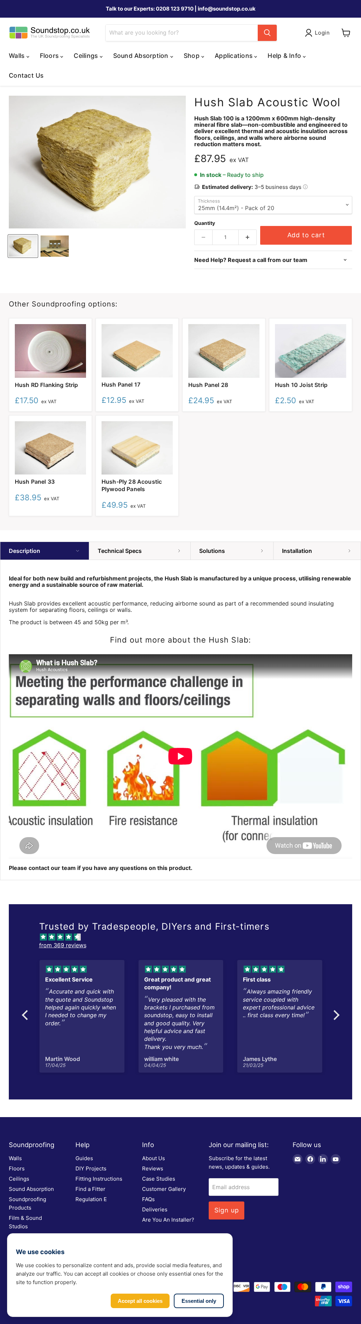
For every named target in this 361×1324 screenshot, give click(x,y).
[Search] (267, 33)
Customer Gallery (164, 1189)
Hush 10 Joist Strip (301, 384)
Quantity (204, 223)
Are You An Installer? (168, 1219)
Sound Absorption (31, 1189)
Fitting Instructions (98, 1178)
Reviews (152, 1168)
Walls (15, 1158)
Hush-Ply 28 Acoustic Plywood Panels (132, 485)
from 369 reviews (62, 945)
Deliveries (154, 1209)
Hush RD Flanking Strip (46, 384)
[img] (184, 936)
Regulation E (91, 1199)
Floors (17, 1168)
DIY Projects (90, 1168)
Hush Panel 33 (35, 481)
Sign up (226, 1210)
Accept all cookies (140, 1301)
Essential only (199, 1301)
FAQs (148, 1199)
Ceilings (19, 1178)
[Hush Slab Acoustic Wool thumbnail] (23, 246)
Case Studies (158, 1178)
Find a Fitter (90, 1189)
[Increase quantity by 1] (248, 237)
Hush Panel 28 (208, 384)
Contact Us (26, 75)
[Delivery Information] (305, 187)
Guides (84, 1158)
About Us (153, 1158)
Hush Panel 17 (121, 384)
